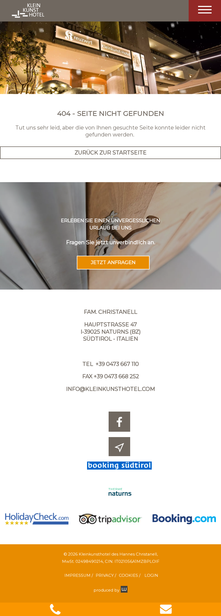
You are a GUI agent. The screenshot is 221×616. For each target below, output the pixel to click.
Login (151, 575)
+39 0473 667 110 (117, 364)
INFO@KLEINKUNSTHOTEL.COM (110, 389)
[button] (205, 10)
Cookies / (129, 575)
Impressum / (78, 575)
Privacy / (106, 575)
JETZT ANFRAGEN (113, 262)
